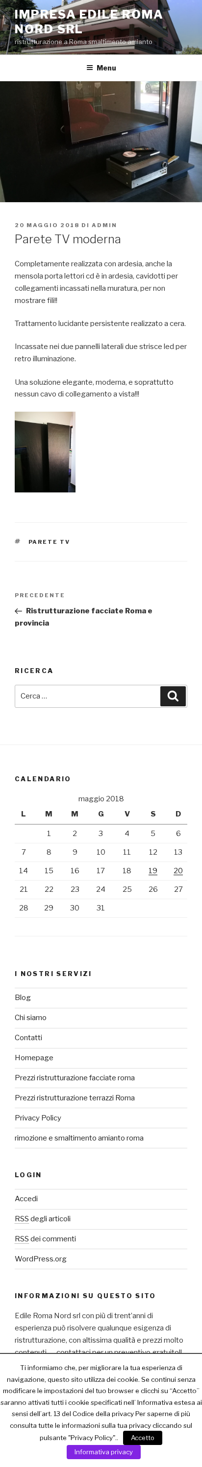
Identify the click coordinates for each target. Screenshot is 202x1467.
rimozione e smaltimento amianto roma (79, 1138)
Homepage (34, 1057)
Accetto (142, 1438)
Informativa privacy (104, 1452)
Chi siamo (31, 1017)
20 (178, 870)
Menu (106, 68)
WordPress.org (41, 1259)
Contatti (28, 1037)
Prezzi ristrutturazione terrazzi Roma (75, 1098)
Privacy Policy (38, 1118)
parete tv (49, 541)
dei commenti (45, 1238)
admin (104, 225)
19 (153, 870)
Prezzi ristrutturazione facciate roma (75, 1077)
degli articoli (43, 1218)
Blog (23, 997)
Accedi (26, 1198)
